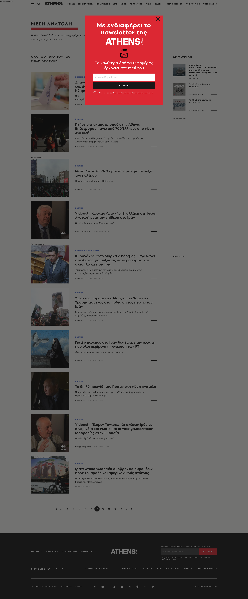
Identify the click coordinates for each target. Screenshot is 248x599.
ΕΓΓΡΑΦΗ (124, 85)
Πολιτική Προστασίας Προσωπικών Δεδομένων (133, 93)
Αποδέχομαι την (126, 93)
